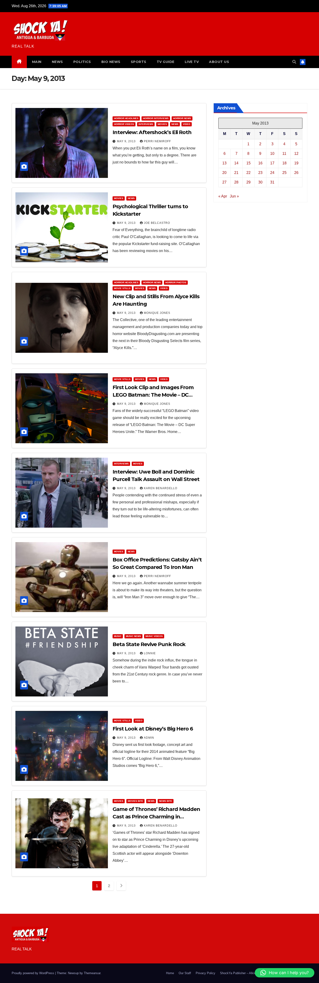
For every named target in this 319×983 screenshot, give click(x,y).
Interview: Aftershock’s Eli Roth (152, 132)
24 (272, 172)
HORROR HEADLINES (126, 118)
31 (272, 182)
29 (248, 182)
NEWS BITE (165, 801)
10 (272, 153)
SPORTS (138, 62)
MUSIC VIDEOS (154, 636)
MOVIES (162, 124)
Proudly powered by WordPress (33, 973)
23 (260, 172)
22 (248, 172)
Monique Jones (157, 313)
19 (296, 163)
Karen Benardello (160, 488)
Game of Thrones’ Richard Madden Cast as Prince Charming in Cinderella (156, 816)
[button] (294, 62)
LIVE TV (192, 62)
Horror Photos (175, 282)
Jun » (234, 196)
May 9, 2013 (127, 141)
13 (224, 163)
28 (236, 182)
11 (284, 153)
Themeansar (92, 973)
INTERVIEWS (145, 124)
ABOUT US (219, 62)
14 (236, 163)
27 (224, 182)
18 (284, 163)
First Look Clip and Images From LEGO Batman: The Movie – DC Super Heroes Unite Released (153, 394)
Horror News (182, 118)
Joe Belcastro (157, 223)
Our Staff (185, 973)
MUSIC (117, 636)
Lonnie (150, 653)
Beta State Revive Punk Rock (149, 644)
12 (296, 153)
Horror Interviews (156, 118)
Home (170, 973)
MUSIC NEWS (133, 636)
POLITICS (82, 62)
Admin (149, 737)
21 (236, 172)
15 (248, 163)
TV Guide (165, 62)
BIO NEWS (111, 62)
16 (260, 163)
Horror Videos (124, 124)
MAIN (37, 62)
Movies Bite (135, 801)
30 (260, 182)
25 (284, 172)
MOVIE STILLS (122, 288)
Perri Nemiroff (157, 141)
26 (296, 172)
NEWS (57, 62)
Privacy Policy (205, 973)
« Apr (222, 196)
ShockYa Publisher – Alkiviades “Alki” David (250, 973)
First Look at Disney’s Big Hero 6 (153, 729)
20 (224, 172)
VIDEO (186, 124)
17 (272, 163)
